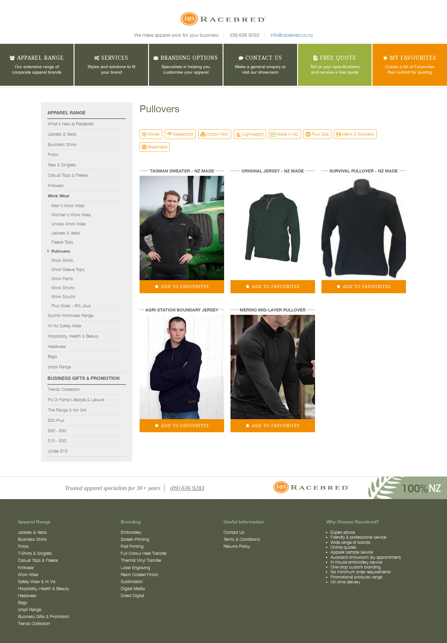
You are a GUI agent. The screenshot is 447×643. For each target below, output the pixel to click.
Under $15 (58, 451)
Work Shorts (62, 287)
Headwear (57, 346)
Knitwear (56, 185)
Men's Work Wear (68, 205)
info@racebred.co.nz (292, 35)
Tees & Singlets (62, 164)
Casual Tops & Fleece (68, 175)
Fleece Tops (62, 242)
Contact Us (234, 532)
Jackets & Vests (62, 134)
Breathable (157, 146)
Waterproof (183, 134)
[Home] (223, 19)
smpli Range (59, 366)
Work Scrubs (63, 296)
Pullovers (60, 251)
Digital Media (133, 588)
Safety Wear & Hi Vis (37, 581)
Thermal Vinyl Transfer (141, 560)
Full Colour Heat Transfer (144, 553)
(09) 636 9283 (244, 35)
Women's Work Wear (71, 214)
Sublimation (132, 581)
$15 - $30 (57, 440)
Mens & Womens (358, 134)
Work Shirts (62, 260)
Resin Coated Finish (139, 574)
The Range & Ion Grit (67, 410)
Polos (53, 154)
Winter (154, 134)
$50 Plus (56, 420)
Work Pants (62, 278)
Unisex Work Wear (68, 223)
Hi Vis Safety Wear (64, 325)
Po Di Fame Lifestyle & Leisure (76, 399)
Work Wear (58, 195)
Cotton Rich (217, 134)
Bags (52, 356)
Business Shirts (62, 144)
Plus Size (320, 134)
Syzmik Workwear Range (70, 315)
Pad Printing (132, 546)
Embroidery (131, 532)
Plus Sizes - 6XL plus (71, 305)
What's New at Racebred (70, 123)
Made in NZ (287, 134)
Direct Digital (132, 595)
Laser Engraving (135, 567)
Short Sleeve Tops (68, 269)
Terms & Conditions (242, 539)
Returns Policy (237, 546)
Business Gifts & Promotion (83, 378)
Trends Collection (64, 389)
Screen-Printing (135, 539)
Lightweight (253, 134)
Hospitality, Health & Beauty (73, 336)
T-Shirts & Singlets (35, 553)
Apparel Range (66, 112)
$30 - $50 (57, 430)
